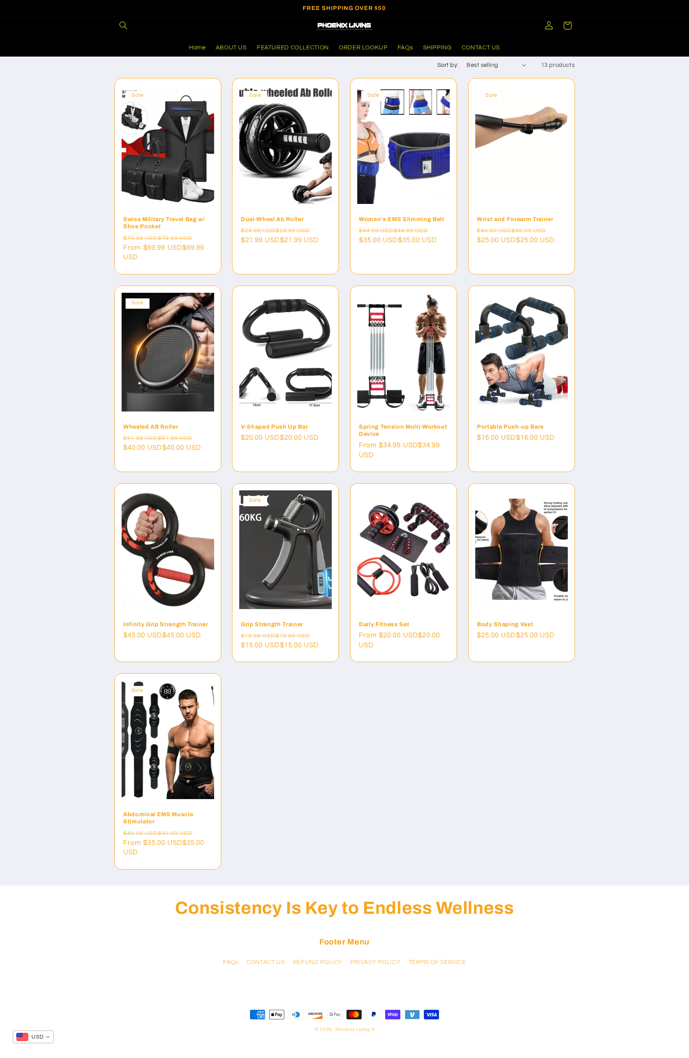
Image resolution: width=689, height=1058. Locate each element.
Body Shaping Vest (505, 624)
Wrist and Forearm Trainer (515, 219)
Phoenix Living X (355, 1029)
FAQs (230, 962)
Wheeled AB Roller (150, 426)
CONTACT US (265, 962)
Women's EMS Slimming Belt (402, 219)
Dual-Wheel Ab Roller (272, 219)
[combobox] (33, 1037)
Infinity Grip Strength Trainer (165, 624)
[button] (123, 25)
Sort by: (447, 65)
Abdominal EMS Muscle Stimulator (158, 818)
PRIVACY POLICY (375, 962)
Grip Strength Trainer (272, 624)
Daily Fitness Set (384, 624)
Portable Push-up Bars (510, 426)
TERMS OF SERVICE (437, 962)
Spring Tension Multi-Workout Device (403, 430)
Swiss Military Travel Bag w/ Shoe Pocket (164, 222)
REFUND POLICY (318, 962)
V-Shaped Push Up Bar (274, 426)
